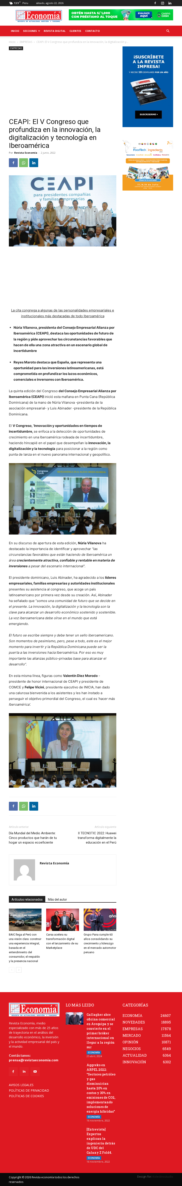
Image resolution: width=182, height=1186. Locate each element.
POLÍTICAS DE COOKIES (26, 1096)
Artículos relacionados (27, 899)
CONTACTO (92, 30)
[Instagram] (162, 3)
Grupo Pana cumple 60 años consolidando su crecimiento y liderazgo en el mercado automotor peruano (100, 943)
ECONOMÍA (94, 1052)
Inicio (12, 42)
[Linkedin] (169, 3)
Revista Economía (25, 152)
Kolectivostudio (162, 1176)
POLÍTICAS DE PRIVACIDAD (29, 1090)
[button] (167, 31)
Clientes (75, 30)
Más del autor (57, 899)
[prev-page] (11, 970)
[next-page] (19, 970)
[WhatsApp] (23, 162)
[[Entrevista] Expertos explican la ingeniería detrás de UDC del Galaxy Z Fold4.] (74, 1133)
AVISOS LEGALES (21, 1085)
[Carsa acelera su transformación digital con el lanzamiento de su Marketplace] (62, 920)
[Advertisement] (62, 84)
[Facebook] (155, 3)
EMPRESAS (26, 42)
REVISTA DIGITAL (54, 30)
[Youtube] (35, 1071)
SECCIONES (30, 30)
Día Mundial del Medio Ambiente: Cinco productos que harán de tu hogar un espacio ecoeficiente (33, 837)
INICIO (15, 30)
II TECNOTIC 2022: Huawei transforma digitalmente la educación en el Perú (97, 837)
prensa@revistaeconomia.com (33, 1060)
